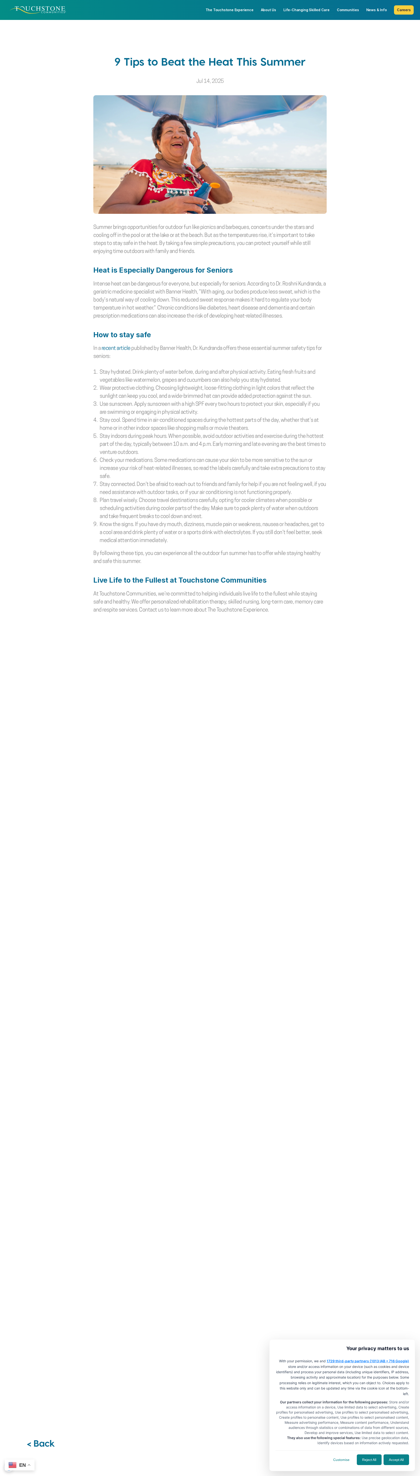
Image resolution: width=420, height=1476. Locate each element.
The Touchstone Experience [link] (230, 10)
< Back (41, 1443)
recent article (116, 348)
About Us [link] (268, 10)
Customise (341, 1460)
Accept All (396, 1460)
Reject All (369, 1460)
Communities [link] (348, 10)
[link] (38, 10)
